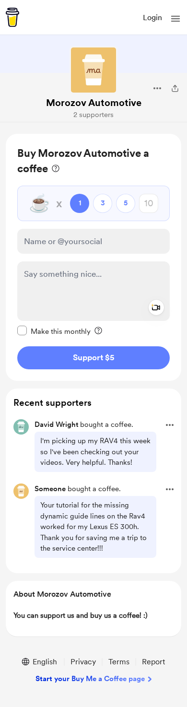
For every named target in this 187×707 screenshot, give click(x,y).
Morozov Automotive (93, 102)
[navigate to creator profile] (93, 70)
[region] (93, 257)
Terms (118, 661)
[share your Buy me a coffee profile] (175, 88)
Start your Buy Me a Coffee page (90, 678)
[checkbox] (54, 331)
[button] (175, 18)
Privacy (83, 661)
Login (152, 17)
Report (153, 661)
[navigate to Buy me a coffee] (12, 17)
